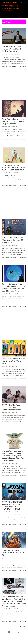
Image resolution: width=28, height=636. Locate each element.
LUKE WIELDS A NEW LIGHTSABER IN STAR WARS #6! (13, 552)
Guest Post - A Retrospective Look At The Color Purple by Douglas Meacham (13, 121)
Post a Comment (11, 66)
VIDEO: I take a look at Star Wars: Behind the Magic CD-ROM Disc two (13, 240)
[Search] (22, 2)
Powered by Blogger (15, 632)
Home (4, 13)
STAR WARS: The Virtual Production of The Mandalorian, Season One (12, 407)
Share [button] (3, 66)
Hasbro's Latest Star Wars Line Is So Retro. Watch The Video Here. (14, 361)
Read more (23, 66)
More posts (23, 626)
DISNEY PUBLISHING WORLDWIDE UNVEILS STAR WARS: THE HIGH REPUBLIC (13, 167)
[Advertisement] (14, 84)
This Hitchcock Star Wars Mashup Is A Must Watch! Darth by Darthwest (12, 48)
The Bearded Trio (10, 3)
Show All (23, 21)
